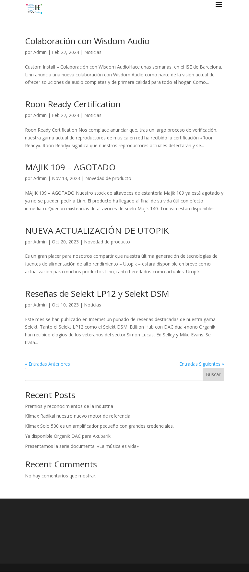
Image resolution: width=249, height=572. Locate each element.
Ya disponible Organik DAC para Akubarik (68, 436)
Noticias (92, 52)
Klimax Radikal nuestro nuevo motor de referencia (77, 416)
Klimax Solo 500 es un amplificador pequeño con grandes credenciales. (99, 426)
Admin (40, 52)
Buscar (213, 374)
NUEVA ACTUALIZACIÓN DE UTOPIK (97, 230)
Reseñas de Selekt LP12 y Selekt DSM (97, 293)
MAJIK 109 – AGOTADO (70, 167)
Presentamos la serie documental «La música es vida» (82, 446)
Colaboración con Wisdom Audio (87, 41)
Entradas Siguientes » (201, 364)
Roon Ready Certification (73, 104)
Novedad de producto (108, 178)
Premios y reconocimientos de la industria (69, 406)
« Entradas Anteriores (47, 364)
